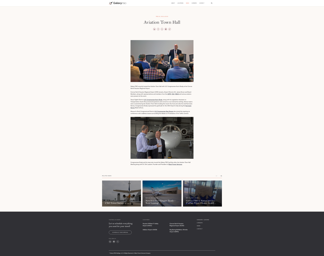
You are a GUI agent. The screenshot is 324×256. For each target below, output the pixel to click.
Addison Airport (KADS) (150, 229)
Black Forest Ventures (175, 164)
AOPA (169, 94)
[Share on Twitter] (154, 29)
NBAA (177, 94)
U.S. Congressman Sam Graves (163, 111)
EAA (173, 94)
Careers (194, 3)
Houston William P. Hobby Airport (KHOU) (150, 224)
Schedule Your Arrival (120, 232)
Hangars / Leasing (203, 219)
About (173, 3)
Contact (201, 3)
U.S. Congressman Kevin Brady (153, 99)
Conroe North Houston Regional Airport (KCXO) (177, 224)
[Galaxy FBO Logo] (117, 3)
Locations (180, 3)
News (187, 3)
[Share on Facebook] (158, 29)
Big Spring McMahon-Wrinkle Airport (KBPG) (179, 230)
